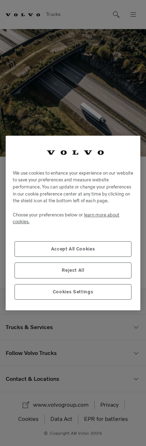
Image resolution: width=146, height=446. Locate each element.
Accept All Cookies (73, 249)
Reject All (73, 270)
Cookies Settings (73, 291)
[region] (73, 223)
